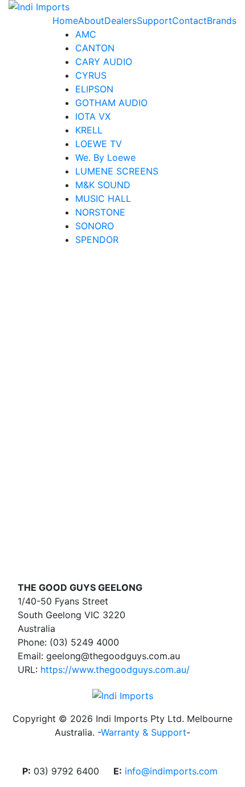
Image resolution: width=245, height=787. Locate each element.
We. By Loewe (105, 157)
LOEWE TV (98, 143)
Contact (189, 20)
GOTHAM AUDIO (111, 102)
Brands (221, 20)
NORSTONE (100, 212)
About (91, 20)
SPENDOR (97, 239)
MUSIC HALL (103, 198)
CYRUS (91, 75)
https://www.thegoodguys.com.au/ (115, 669)
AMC (85, 34)
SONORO (94, 226)
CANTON (95, 48)
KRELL (89, 130)
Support (154, 20)
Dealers (120, 20)
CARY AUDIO (103, 61)
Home (65, 20)
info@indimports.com (171, 771)
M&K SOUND (102, 184)
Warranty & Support (143, 732)
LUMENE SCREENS (116, 171)
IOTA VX (93, 116)
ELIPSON (94, 89)
